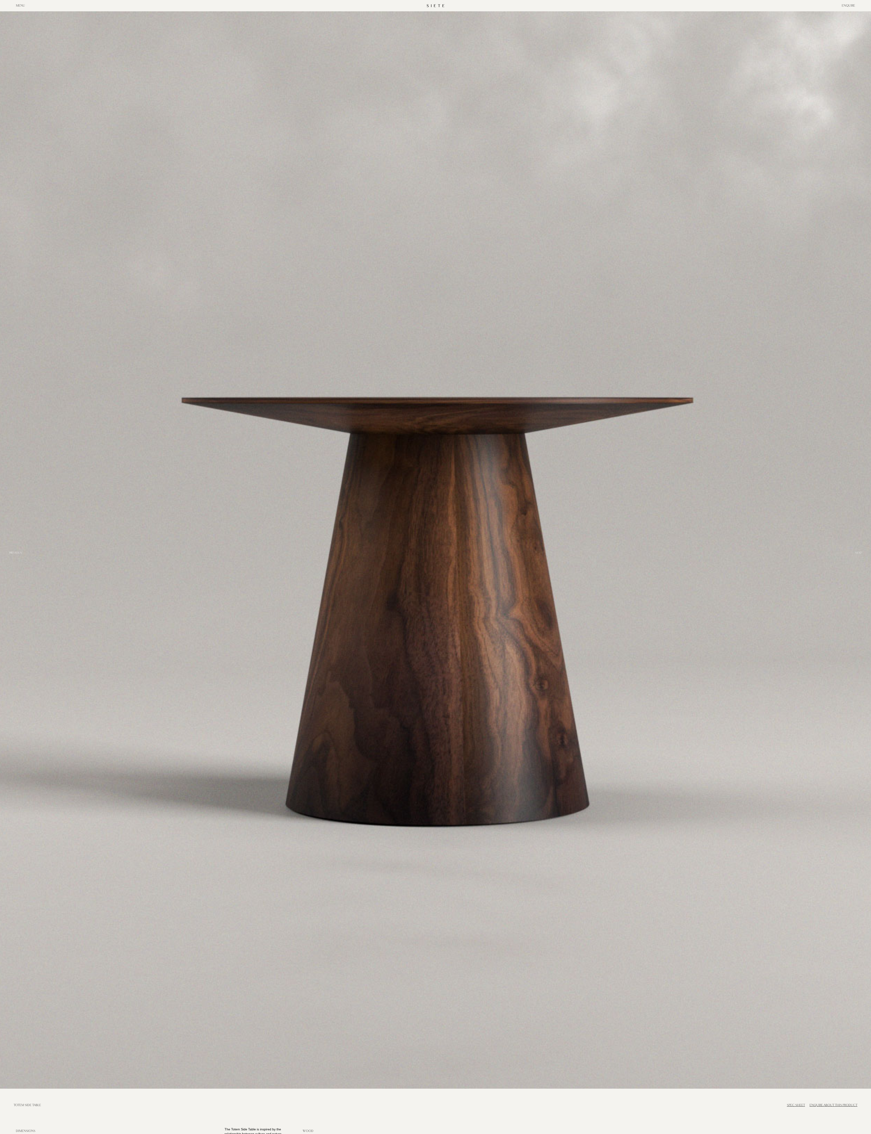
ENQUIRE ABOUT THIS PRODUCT (833, 1105)
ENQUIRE (848, 5)
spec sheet (796, 1105)
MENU (20, 5)
